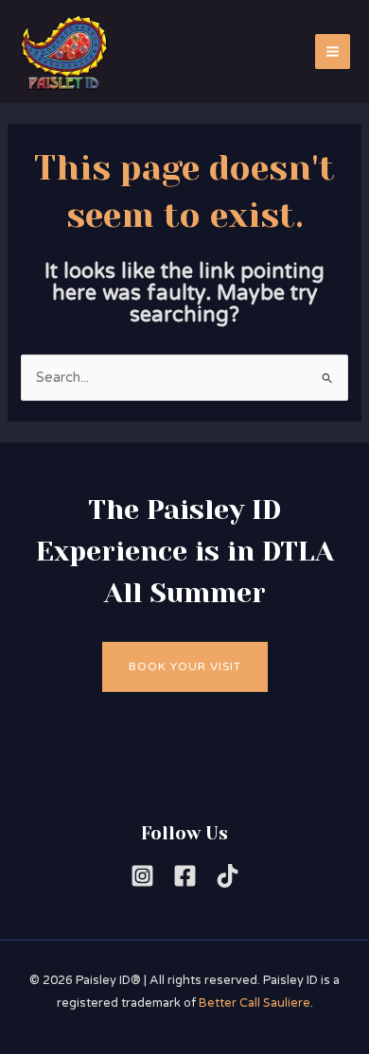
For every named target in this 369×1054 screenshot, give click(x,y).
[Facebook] (185, 876)
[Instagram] (142, 876)
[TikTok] (227, 876)
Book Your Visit (185, 666)
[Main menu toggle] (332, 51)
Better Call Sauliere (254, 1003)
